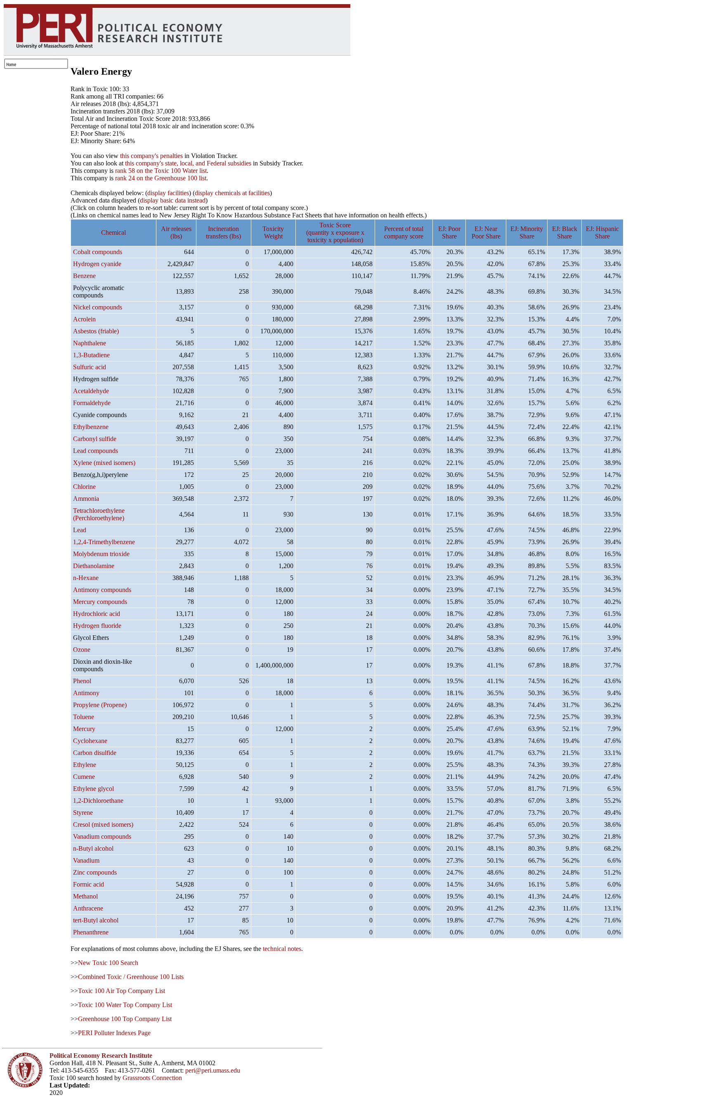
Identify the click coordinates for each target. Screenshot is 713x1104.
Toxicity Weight (273, 232)
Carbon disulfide (94, 752)
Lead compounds (95, 450)
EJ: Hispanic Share (602, 232)
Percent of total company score (403, 232)
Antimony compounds (102, 589)
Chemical (113, 232)
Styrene (83, 812)
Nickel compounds (97, 307)
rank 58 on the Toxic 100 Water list (161, 170)
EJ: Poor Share (449, 232)
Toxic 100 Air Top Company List (121, 990)
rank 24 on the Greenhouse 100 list (160, 178)
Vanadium (86, 860)
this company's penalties (151, 155)
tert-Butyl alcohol (95, 920)
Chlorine (84, 486)
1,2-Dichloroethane (98, 800)
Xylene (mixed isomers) (104, 462)
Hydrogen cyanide (97, 263)
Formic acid (88, 884)
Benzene (84, 275)
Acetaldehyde (91, 390)
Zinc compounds (95, 872)
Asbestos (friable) (96, 331)
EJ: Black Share (564, 232)
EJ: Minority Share (526, 232)
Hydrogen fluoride (97, 625)
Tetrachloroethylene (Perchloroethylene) (99, 514)
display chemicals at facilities (232, 192)
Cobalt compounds (97, 251)
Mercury (84, 728)
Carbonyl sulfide (94, 438)
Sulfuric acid (89, 366)
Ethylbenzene (91, 426)
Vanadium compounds (102, 836)
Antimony (86, 692)
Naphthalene (89, 343)
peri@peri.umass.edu (212, 1070)
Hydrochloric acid (96, 613)
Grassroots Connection (152, 1077)
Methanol (85, 896)
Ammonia (86, 498)
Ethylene (84, 764)
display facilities (168, 192)
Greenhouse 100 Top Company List (125, 1018)
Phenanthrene (91, 932)
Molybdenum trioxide (101, 553)
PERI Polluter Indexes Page (114, 1032)
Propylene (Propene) (100, 704)
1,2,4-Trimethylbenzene (104, 541)
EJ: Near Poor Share (486, 232)
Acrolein (84, 319)
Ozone (81, 649)
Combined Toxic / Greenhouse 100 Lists (131, 976)
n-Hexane (86, 577)
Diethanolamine (93, 565)
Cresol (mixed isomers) (103, 824)
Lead (79, 529)
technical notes (282, 948)
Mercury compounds (100, 601)
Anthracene (88, 908)
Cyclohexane (90, 740)
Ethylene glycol (93, 788)
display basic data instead (172, 200)
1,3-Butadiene (91, 355)
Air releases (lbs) (176, 232)
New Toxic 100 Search (108, 962)
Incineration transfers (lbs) (223, 232)
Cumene (84, 776)
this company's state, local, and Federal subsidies (188, 163)
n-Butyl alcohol (93, 848)
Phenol (82, 680)
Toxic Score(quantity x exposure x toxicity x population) (335, 232)
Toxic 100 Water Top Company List (125, 1004)
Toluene (83, 716)
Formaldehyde (92, 402)
